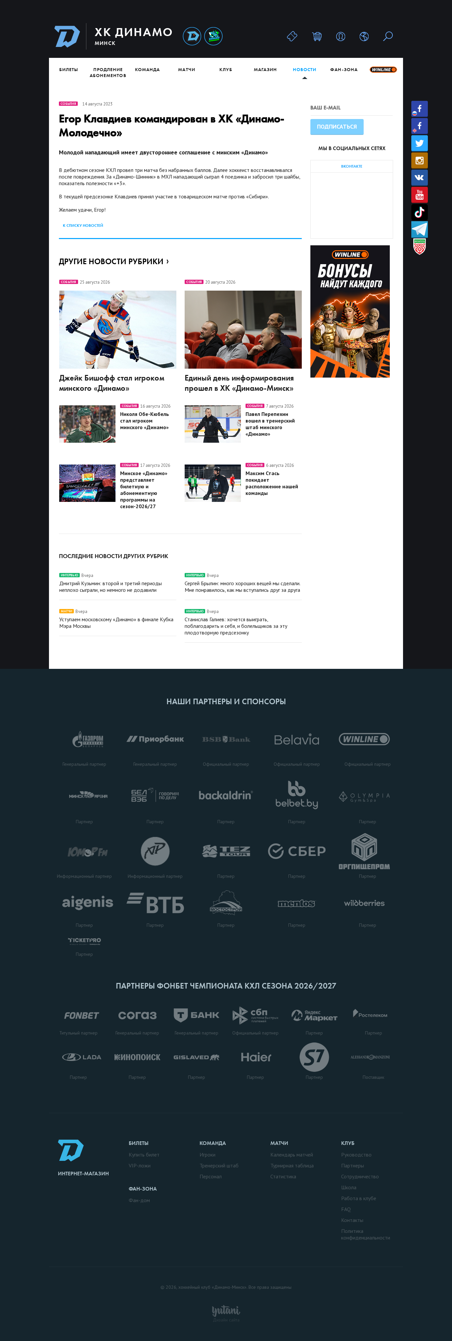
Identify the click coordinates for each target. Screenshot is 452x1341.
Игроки (207, 1154)
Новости (304, 69)
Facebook (419, 109)
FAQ (346, 1209)
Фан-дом (139, 1200)
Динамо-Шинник (192, 36)
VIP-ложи (140, 1165)
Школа (348, 1187)
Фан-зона (343, 69)
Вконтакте (419, 178)
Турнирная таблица (292, 1165)
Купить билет (144, 1154)
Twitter (419, 143)
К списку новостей (83, 225)
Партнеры (352, 1165)
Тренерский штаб (219, 1165)
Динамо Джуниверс (213, 36)
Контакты (352, 1220)
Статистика (283, 1176)
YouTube (419, 195)
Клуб (225, 69)
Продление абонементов (108, 72)
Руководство (356, 1154)
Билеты (68, 69)
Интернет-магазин (83, 1173)
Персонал (211, 1176)
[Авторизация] (340, 36)
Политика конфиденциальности (365, 1234)
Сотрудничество (360, 1176)
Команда (147, 69)
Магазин (265, 69)
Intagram (419, 160)
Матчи (186, 69)
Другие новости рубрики (111, 261)
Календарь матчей (291, 1154)
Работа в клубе (358, 1198)
